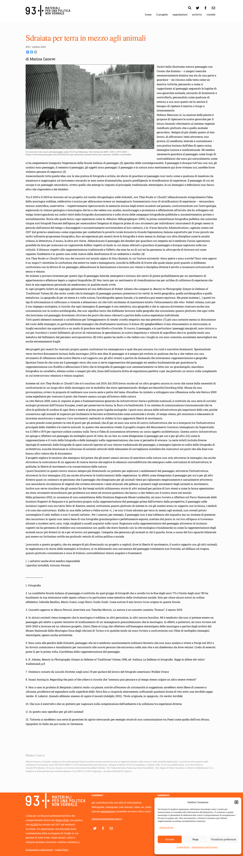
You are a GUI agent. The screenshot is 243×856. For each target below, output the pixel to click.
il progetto (162, 14)
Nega (195, 839)
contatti (210, 14)
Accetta (169, 839)
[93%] (48, 15)
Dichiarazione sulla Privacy (204, 847)
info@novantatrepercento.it (107, 818)
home (148, 14)
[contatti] (213, 7)
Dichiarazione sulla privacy (39, 849)
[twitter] (197, 7)
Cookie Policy (183, 847)
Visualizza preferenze (223, 839)
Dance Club (62, 820)
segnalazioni (180, 14)
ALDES (34, 824)
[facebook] (205, 7)
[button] (236, 802)
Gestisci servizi (166, 827)
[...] (78, 842)
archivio (197, 14)
